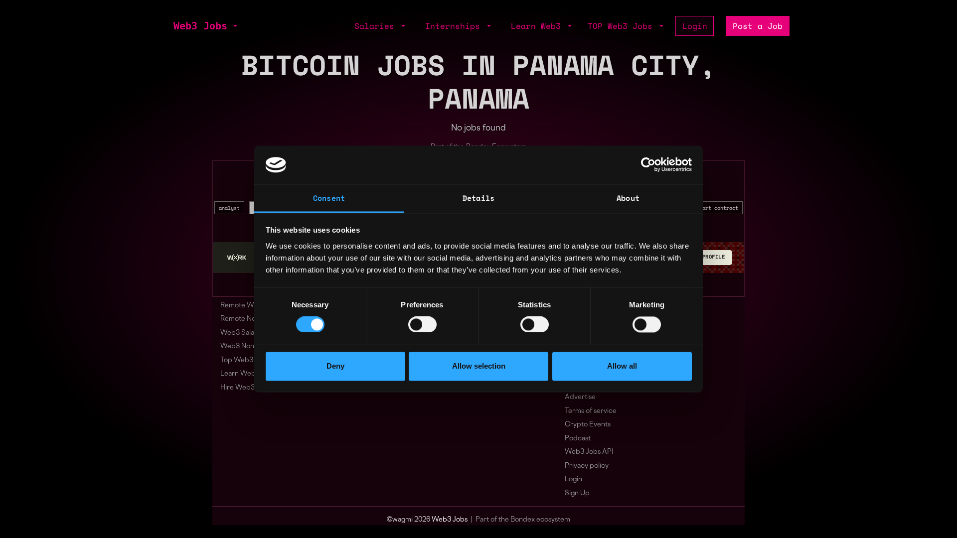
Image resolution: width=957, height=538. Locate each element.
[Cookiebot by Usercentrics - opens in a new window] (648, 164)
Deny (335, 366)
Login (694, 26)
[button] (234, 26)
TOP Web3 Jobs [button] (622, 26)
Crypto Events (588, 424)
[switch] (422, 325)
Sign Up (577, 493)
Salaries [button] (376, 26)
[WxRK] (237, 257)
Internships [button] (455, 26)
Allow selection (478, 366)
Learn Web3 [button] (538, 26)
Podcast (578, 438)
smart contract (717, 207)
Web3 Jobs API (589, 452)
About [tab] (628, 197)
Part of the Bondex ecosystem (523, 520)
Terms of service (591, 411)
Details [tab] (478, 197)
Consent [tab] (329, 197)
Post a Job (758, 26)
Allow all (622, 366)
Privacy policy (587, 466)
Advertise (580, 397)
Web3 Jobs (200, 26)
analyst (229, 207)
